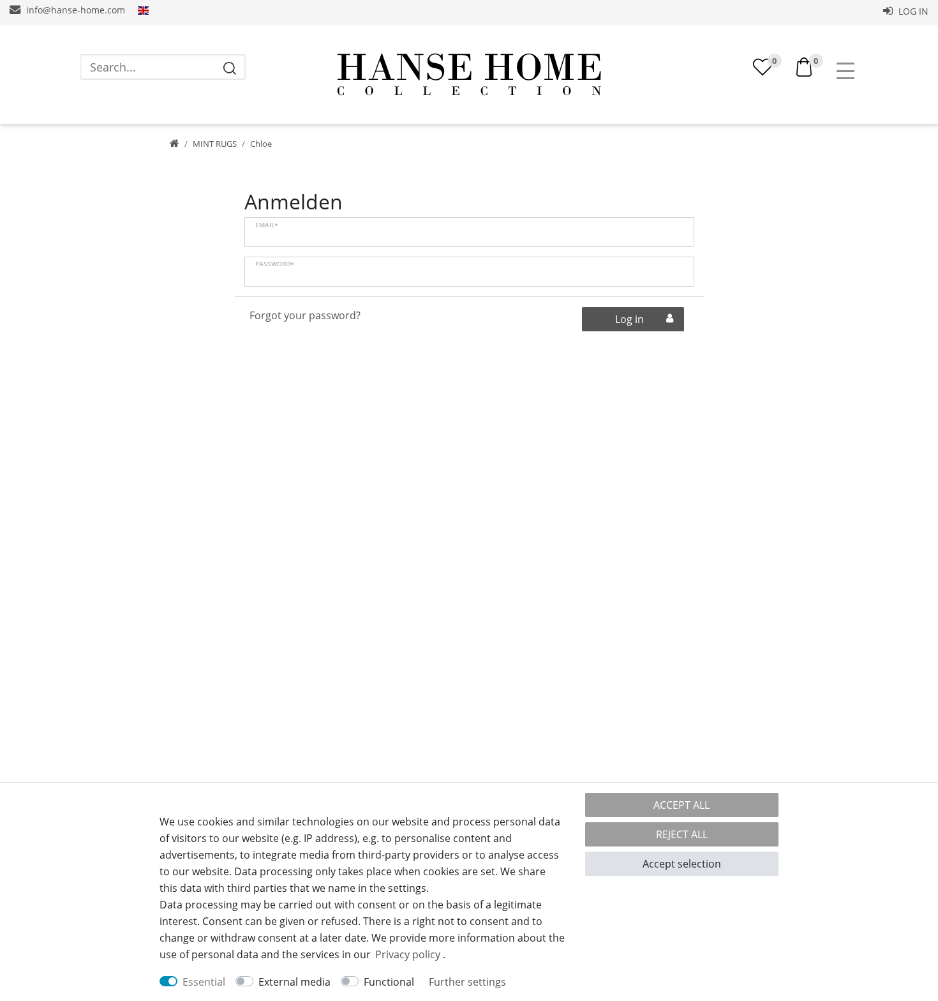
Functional (389, 982)
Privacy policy (407, 954)
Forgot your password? (305, 315)
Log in (912, 11)
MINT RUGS (215, 143)
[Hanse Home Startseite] (469, 75)
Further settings (467, 982)
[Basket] (804, 66)
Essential (203, 982)
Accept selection (682, 864)
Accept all (681, 805)
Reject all (682, 834)
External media (294, 982)
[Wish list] (762, 67)
